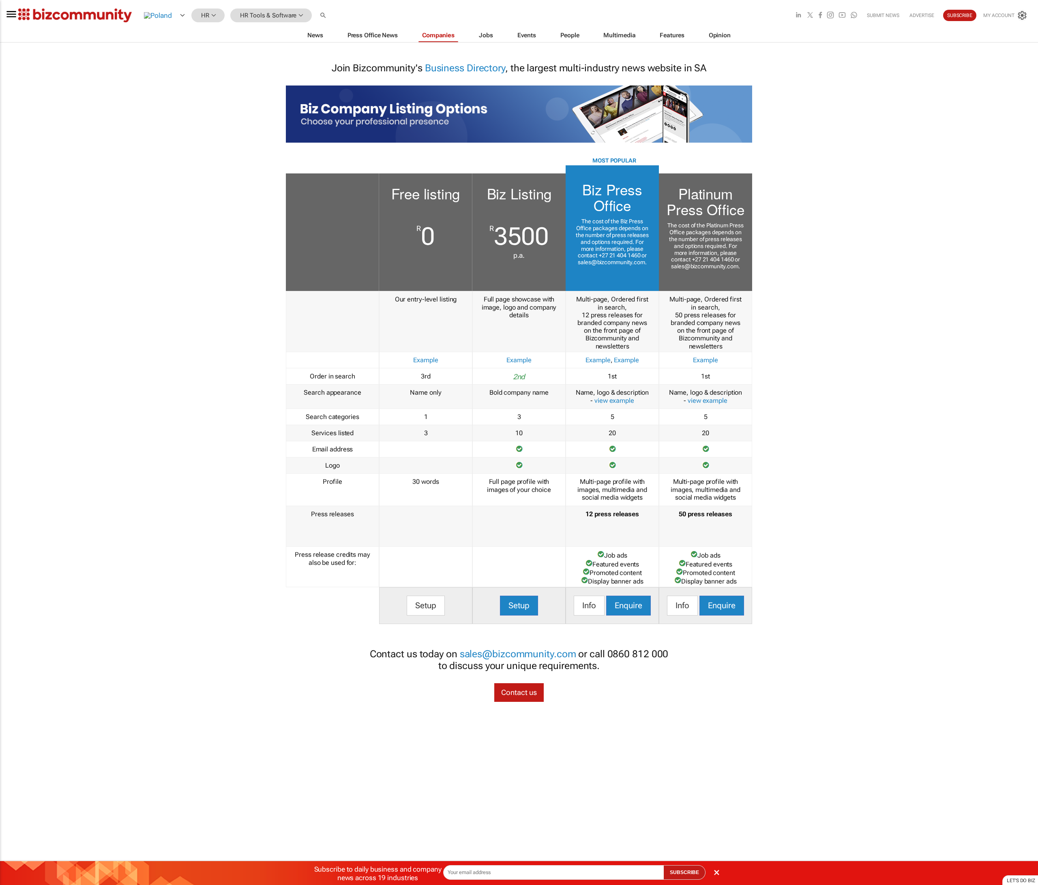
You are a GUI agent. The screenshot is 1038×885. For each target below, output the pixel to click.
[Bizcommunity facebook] (820, 15)
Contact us (518, 692)
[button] (323, 15)
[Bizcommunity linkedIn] (798, 15)
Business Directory (465, 68)
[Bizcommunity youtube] (842, 15)
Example (425, 360)
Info (589, 605)
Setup (426, 605)
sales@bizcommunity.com (611, 262)
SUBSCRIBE (684, 872)
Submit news (883, 15)
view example (614, 400)
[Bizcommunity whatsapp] (854, 15)
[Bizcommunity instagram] (830, 15)
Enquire (628, 605)
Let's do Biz (1021, 880)
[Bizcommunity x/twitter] (810, 15)
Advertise (921, 15)
